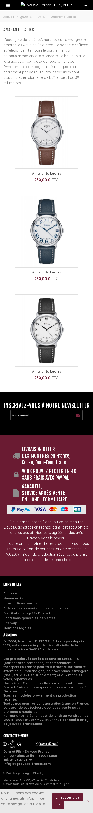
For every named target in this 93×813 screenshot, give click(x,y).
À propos (10, 593)
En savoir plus (67, 797)
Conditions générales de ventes (29, 618)
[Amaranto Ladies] (46, 132)
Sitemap (10, 623)
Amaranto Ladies (46, 173)
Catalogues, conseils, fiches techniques (35, 608)
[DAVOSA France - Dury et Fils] (46, 5)
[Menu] (7, 5)
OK (58, 805)
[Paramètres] (85, 5)
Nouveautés (13, 598)
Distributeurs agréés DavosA (26, 613)
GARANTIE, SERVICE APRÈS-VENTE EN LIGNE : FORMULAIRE (44, 493)
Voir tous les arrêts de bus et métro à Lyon (38, 784)
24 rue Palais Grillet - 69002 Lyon (30, 756)
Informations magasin (21, 603)
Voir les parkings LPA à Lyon (26, 773)
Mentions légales (17, 628)
